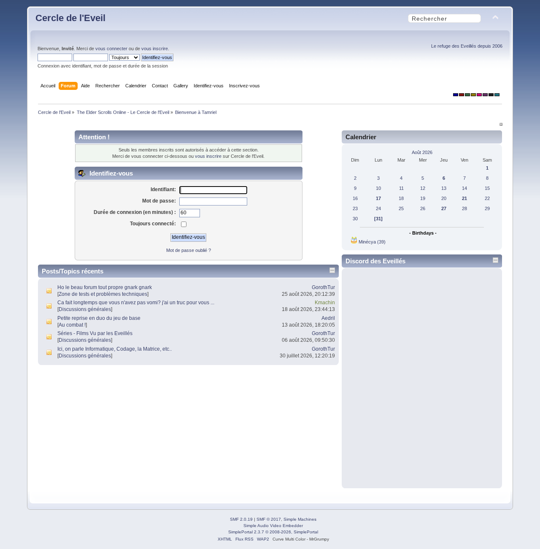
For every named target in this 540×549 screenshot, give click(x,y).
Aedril (328, 318)
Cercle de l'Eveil (70, 18)
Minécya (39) (372, 241)
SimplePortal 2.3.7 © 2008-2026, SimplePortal (273, 532)
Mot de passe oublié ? (188, 250)
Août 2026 (422, 152)
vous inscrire (154, 48)
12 (422, 188)
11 (401, 188)
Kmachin (325, 303)
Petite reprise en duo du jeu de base (98, 318)
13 (443, 188)
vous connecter (111, 48)
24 (378, 208)
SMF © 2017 (268, 519)
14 (464, 188)
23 (355, 208)
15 (487, 188)
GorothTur (323, 287)
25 (401, 208)
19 (422, 198)
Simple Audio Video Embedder (273, 525)
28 (464, 208)
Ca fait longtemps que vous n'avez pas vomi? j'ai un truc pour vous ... (135, 303)
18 (401, 198)
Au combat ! (72, 325)
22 (487, 198)
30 (355, 218)
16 (355, 198)
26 (422, 208)
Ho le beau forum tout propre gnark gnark (104, 287)
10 (378, 188)
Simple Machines (300, 519)
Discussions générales (85, 309)
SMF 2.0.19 (241, 519)
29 (487, 208)
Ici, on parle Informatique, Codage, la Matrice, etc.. (114, 349)
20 (443, 198)
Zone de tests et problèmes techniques (103, 294)
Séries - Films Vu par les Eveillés (94, 333)
